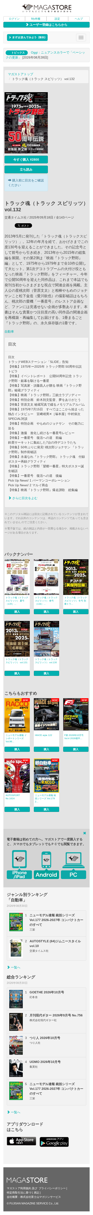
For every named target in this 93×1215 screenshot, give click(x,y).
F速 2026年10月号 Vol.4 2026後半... (74, 737)
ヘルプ (79, 18)
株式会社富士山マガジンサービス (40, 1197)
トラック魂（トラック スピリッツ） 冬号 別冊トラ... (75, 600)
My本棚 (35, 18)
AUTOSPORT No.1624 (13, 797)
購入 (17, 611)
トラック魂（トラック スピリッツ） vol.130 (46, 661)
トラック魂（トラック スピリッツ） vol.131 (17, 661)
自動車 (9, 331)
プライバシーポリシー (52, 1188)
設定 (57, 18)
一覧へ (15, 967)
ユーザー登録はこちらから (48, 24)
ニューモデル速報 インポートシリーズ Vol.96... (16, 738)
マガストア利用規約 (19, 1188)
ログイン (14, 18)
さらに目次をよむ (24, 498)
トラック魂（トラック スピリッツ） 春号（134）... (46, 600)
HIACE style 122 (43, 735)
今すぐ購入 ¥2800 (26, 159)
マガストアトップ (20, 74)
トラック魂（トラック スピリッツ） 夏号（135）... (17, 600)
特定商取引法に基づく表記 (23, 1192)
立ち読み (26, 169)
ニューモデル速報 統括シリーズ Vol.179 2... (45, 798)
